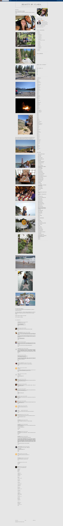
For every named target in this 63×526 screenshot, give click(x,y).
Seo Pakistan (19, 462)
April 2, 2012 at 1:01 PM (24, 462)
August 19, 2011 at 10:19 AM (26, 332)
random (22, 317)
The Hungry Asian (40, 230)
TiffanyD (39, 237)
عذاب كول (19, 497)
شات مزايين (19, 490)
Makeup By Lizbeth (40, 206)
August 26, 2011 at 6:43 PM (24, 431)
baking (37, 79)
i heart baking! (40, 183)
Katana (38, 105)
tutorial (37, 146)
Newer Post (16, 520)
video (37, 147)
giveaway (38, 96)
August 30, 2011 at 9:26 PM (26, 446)
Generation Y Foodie (40, 178)
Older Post (34, 520)
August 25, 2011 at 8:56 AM (24, 424)
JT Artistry (39, 189)
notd (37, 127)
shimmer (38, 141)
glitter (37, 97)
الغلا (18, 471)
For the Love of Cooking (41, 173)
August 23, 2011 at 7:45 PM (25, 414)
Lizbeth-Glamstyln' (20, 446)
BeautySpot (39, 160)
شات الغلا (19, 470)
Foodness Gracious (40, 172)
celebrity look (38, 82)
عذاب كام (19, 498)
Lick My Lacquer (40, 198)
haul (37, 101)
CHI (37, 83)
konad (37, 107)
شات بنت (19, 482)
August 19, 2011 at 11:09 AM (24, 348)
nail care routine (39, 121)
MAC (37, 117)
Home (25, 520)
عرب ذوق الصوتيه (20, 496)
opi (37, 128)
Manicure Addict (40, 211)
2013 (38, 31)
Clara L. (19, 410)
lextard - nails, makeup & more (42, 197)
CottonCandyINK (40, 168)
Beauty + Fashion (40, 157)
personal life (19, 317)
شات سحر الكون (19, 493)
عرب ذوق (19, 495)
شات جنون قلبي (19, 484)
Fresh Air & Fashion (40, 177)
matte (37, 118)
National (19, 466)
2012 (38, 32)
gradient (38, 98)
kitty (37, 106)
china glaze (38, 84)
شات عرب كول (19, 502)
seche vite (38, 140)
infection (38, 103)
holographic (38, 102)
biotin (37, 80)
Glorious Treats (40, 181)
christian (38, 85)
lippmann (38, 108)
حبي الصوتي (19, 480)
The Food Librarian (40, 229)
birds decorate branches (41, 161)
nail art (37, 120)
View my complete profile (40, 27)
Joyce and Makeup (40, 188)
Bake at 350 (39, 156)
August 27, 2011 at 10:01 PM (24, 436)
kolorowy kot (19, 348)
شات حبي (19, 479)
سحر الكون (19, 492)
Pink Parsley (39, 220)
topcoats (38, 145)
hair (37, 99)
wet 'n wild (38, 148)
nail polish (38, 122)
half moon (38, 100)
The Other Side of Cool (41, 234)
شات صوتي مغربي (20, 504)
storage (38, 143)
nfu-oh (37, 126)
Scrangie (39, 225)
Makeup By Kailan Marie (41, 203)
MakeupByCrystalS (40, 210)
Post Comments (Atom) (21, 521)
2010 (38, 49)
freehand (38, 95)
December (39, 34)
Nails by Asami (40, 215)
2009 (38, 50)
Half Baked (39, 182)
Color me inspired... (40, 165)
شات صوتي (19, 468)
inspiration (38, 104)
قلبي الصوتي (19, 485)
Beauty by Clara (31, 4)
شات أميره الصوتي (20, 474)
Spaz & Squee (40, 226)
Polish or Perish (40, 224)
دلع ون (18, 477)
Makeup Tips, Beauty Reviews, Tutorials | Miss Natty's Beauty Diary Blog (42, 208)
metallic (38, 119)
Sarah (18, 379)
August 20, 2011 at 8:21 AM (24, 410)
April (39, 44)
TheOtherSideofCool (20, 332)
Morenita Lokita (20, 414)
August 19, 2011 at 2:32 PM (22, 379)
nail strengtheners (39, 124)
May (39, 43)
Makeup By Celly (40, 201)
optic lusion (38, 129)
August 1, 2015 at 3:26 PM (23, 466)
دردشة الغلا (19, 469)
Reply (18, 325)
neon (37, 125)
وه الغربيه (19, 473)
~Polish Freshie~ (40, 221)
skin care (38, 142)
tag (37, 144)
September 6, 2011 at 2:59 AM (23, 453)
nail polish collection (39, 123)
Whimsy (19, 453)
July (39, 41)
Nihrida (39, 216)
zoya (37, 149)
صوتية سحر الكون (20, 494)
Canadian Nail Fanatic (41, 162)
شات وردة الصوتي (20, 488)
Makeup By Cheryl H (40, 202)
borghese (38, 81)
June (39, 42)
